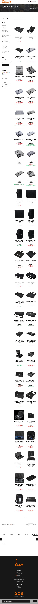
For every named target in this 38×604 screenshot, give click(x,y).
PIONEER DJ (31, 39)
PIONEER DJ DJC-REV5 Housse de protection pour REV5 (19, 302)
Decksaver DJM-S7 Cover (19, 76)
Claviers (3, 36)
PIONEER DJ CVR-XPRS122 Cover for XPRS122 (31, 221)
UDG (31, 425)
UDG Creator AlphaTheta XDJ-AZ (31, 442)
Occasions (19, 587)
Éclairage (3, 47)
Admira (19, 534)
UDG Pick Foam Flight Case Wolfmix (19, 506)
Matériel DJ (3, 46)
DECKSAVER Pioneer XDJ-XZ (19, 180)
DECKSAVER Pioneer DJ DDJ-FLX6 (31, 119)
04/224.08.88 (18, 573)
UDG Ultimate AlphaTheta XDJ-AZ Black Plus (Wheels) (31, 506)
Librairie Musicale (4, 51)
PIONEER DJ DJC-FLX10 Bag (19, 282)
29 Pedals (11, 534)
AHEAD (26, 534)
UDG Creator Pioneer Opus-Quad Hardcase (31, 485)
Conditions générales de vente (19, 596)
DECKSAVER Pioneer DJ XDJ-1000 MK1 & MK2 (19, 160)
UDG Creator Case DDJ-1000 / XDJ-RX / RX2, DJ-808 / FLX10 (19, 463)
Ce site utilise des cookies (7, 601)
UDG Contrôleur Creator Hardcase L (31, 422)
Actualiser (5, 65)
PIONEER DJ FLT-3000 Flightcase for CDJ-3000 (19, 341)
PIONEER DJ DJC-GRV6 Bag (31, 282)
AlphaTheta (19, 39)
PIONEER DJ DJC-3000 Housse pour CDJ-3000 (31, 261)
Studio (3, 52)
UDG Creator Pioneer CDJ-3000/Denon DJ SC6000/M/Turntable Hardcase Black (31, 464)
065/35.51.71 (18, 572)
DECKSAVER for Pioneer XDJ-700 (31, 77)
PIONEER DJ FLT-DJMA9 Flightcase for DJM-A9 (19, 361)
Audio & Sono (4, 31)
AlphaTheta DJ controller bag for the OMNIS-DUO (19, 37)
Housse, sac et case (5, 42)
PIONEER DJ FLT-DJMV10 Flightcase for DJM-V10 (31, 361)
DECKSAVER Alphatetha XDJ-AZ (31, 57)
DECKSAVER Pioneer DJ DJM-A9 (19, 139)
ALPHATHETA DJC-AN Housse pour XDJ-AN (30, 37)
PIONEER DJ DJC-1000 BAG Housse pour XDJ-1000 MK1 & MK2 (19, 262)
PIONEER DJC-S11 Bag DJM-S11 (19, 421)
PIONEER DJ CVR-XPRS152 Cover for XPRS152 (19, 241)
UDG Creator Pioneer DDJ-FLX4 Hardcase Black (19, 485)
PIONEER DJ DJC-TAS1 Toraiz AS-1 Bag (31, 321)
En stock (4, 25)
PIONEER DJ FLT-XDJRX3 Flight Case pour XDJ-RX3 (19, 402)
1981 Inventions (4, 539)
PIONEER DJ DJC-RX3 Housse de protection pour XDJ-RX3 (19, 321)
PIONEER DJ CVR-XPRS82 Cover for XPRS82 (31, 241)
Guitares (3, 50)
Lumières (3, 45)
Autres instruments (5, 32)
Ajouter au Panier (20, 29)
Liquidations (19, 586)
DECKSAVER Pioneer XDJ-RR (31, 160)
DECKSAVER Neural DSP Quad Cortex (19, 98)
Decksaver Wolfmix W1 (31, 180)
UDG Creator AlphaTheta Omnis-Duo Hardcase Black (19, 442)
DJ (2, 37)
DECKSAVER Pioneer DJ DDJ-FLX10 (19, 119)
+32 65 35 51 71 (6, 84)
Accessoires (4, 30)
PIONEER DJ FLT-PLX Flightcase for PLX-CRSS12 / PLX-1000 (31, 382)
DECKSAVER (19, 79)
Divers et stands (4, 41)
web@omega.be (19, 575)
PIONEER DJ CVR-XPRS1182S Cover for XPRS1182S (19, 221)
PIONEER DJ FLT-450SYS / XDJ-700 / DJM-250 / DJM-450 (31, 341)
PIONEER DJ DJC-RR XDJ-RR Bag (31, 301)
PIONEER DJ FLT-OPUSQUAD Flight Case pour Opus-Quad (19, 381)
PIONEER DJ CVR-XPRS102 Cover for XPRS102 (19, 201)
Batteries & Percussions (5, 35)
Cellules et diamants (5, 40)
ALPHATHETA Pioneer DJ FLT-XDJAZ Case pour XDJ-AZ (19, 57)
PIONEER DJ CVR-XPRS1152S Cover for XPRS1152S (30, 201)
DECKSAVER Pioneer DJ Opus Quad (31, 140)
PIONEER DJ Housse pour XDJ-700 (31, 402)
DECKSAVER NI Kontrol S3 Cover (31, 98)
